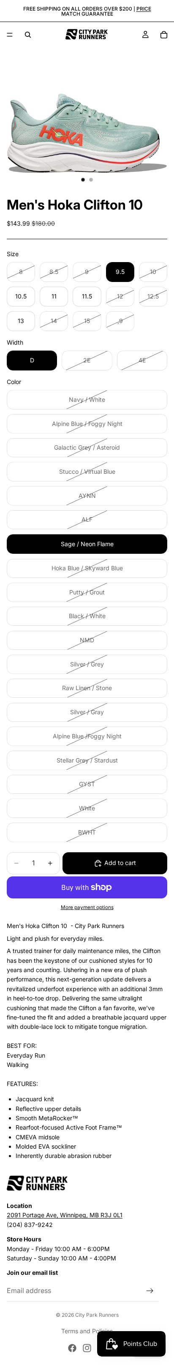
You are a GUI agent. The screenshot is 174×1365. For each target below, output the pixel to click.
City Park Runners (97, 1315)
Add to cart (120, 862)
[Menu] (9, 34)
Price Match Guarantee (106, 11)
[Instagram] (87, 1348)
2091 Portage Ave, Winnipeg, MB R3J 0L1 (64, 1215)
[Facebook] (72, 1348)
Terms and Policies (87, 1331)
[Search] (28, 34)
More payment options (87, 907)
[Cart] (164, 34)
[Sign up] (150, 1290)
